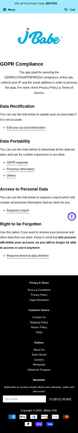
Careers (39, 359)
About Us (39, 349)
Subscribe (60, 399)
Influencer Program (39, 369)
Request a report (18, 210)
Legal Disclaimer (39, 300)
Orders (11, 175)
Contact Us (39, 317)
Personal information (20, 169)
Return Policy (39, 327)
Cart (72, 9)
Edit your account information (26, 127)
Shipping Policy (39, 322)
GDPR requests (17, 162)
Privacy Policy (39, 294)
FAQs (39, 332)
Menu (11, 9)
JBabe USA (50, 410)
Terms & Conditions (39, 290)
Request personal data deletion (28, 255)
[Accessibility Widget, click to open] (72, 216)
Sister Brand (39, 354)
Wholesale (39, 364)
